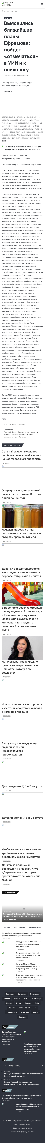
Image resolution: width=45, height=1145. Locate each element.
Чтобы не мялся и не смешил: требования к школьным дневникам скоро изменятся (22, 853)
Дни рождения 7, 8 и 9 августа (22, 786)
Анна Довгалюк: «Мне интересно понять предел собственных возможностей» (29, 944)
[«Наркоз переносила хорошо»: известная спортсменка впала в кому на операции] (22, 690)
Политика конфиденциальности (22, 1132)
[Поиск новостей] (38, 5)
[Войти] (30, 5)
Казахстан (34, 994)
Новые (7, 927)
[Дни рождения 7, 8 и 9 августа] (22, 772)
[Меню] (42, 5)
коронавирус (12, 1012)
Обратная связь (19, 1128)
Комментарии (35, 927)
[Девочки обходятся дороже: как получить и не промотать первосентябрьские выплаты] (22, 555)
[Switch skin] (34, 5)
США (37, 1003)
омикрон (25, 1012)
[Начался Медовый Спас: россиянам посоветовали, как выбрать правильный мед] (22, 516)
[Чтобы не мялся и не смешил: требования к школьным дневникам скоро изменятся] (22, 836)
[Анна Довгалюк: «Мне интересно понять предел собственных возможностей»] (8, 945)
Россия (28, 1003)
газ (35, 1008)
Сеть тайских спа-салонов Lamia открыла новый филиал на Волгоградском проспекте (21, 455)
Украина (12, 1008)
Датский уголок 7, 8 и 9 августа (22, 817)
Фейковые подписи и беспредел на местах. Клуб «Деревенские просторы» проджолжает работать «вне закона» (21, 872)
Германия (10, 994)
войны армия (24, 1008)
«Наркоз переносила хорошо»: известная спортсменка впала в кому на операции (22, 708)
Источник (6, 419)
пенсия (35, 1012)
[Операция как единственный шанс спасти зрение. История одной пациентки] (22, 477)
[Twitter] (0, 1144)
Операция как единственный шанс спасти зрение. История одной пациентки (21, 494)
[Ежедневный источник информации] (11, 4)
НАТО (26, 998)
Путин (18, 1003)
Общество (13, 11)
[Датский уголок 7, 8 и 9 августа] (22, 804)
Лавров (7, 998)
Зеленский (22, 994)
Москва (17, 998)
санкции (22, 1017)
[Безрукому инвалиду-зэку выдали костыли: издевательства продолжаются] (22, 730)
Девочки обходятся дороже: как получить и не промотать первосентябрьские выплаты (21, 572)
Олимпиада (36, 998)
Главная (5, 11)
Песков (9, 1003)
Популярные (19, 927)
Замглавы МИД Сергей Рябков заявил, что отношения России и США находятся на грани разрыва (22, 916)
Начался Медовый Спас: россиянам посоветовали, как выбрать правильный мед (22, 533)
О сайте (29, 1128)
